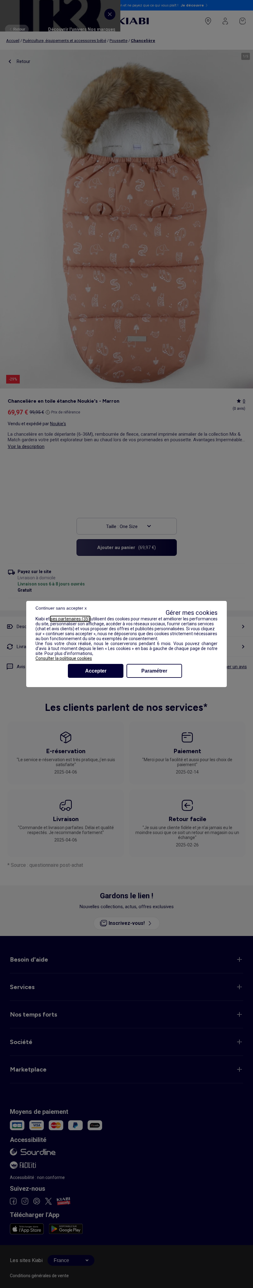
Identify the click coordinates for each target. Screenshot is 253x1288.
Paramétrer (154, 670)
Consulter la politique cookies (63, 658)
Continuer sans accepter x (61, 608)
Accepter (95, 670)
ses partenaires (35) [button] (70, 618)
